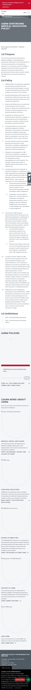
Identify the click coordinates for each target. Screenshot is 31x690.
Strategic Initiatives (10, 489)
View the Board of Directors (13, 552)
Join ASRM (5, 636)
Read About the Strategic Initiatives (12, 501)
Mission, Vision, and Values (12, 441)
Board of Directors (9, 538)
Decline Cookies (20, 679)
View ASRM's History (10, 601)
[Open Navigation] (28, 12)
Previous (25, 378)
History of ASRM (8, 588)
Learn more (5, 7)
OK (28, 679)
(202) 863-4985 (12, 665)
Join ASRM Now (7, 643)
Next (28, 378)
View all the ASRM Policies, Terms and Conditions (13, 384)
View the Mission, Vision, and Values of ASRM (13, 453)
